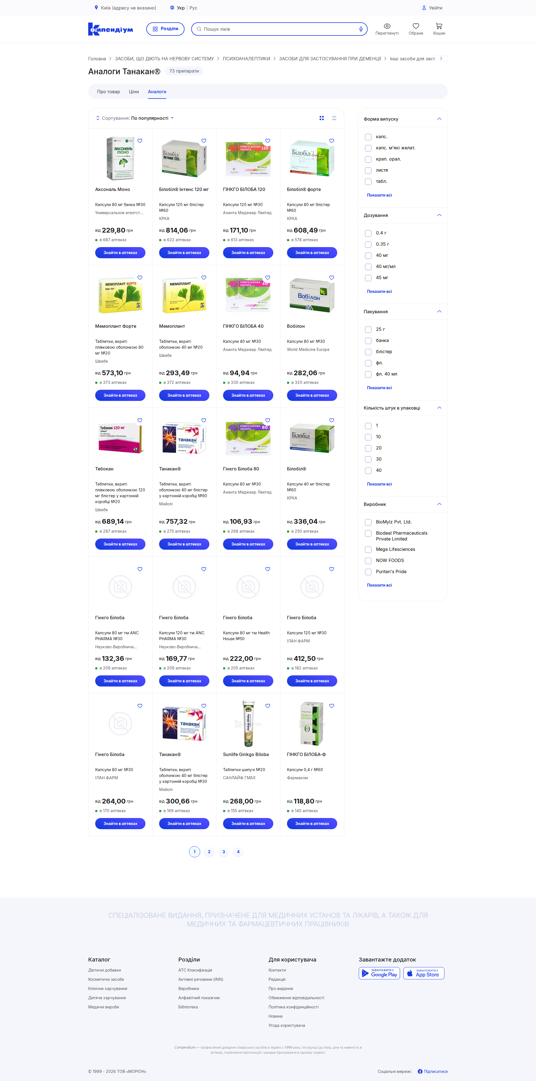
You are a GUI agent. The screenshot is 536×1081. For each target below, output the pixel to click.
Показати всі (379, 195)
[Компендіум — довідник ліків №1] (110, 29)
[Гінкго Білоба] (120, 586)
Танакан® (170, 469)
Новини (276, 1016)
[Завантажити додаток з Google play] (379, 973)
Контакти (277, 970)
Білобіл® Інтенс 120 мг (184, 189)
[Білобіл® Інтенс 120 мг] (184, 158)
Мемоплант (172, 326)
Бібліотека (188, 1007)
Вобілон (296, 326)
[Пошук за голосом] (361, 29)
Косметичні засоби (106, 979)
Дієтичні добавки (104, 970)
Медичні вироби (103, 1007)
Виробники (188, 988)
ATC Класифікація (195, 970)
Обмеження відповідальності (296, 997)
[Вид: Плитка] (321, 118)
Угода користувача (287, 1025)
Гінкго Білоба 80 (241, 469)
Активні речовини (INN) (200, 979)
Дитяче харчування (107, 997)
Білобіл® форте (304, 189)
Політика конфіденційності (294, 1007)
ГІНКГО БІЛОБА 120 (244, 189)
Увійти (435, 8)
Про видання (281, 988)
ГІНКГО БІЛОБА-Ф (306, 754)
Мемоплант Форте (115, 326)
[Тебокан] (120, 438)
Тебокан (104, 469)
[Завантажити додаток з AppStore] (423, 973)
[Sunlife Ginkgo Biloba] (248, 723)
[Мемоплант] (184, 295)
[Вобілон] (312, 295)
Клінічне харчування (107, 988)
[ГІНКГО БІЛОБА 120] (248, 158)
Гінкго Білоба (110, 617)
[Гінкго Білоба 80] (248, 438)
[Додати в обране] (139, 140)
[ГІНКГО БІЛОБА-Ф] (312, 723)
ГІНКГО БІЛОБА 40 (243, 326)
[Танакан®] (184, 438)
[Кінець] (441, 58)
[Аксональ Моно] (120, 158)
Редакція (277, 979)
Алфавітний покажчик (199, 997)
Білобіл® (296, 469)
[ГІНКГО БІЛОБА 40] (248, 295)
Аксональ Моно (112, 189)
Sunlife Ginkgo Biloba (246, 754)
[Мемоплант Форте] (120, 295)
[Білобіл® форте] (312, 158)
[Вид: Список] (334, 118)
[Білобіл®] (312, 438)
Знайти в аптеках (120, 252)
